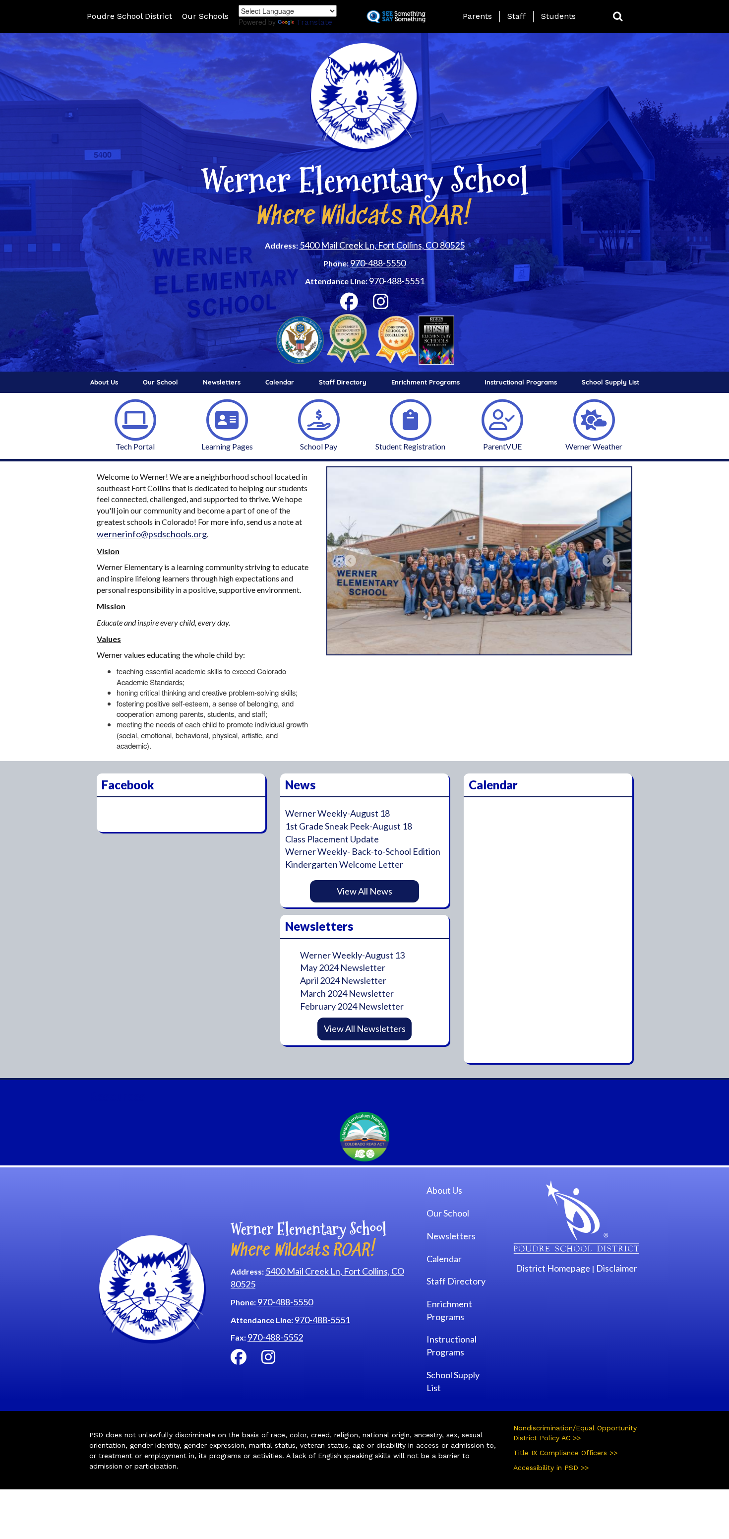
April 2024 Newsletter (343, 980)
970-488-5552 (275, 1337)
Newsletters (222, 382)
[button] (618, 16)
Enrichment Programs (425, 382)
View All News (364, 891)
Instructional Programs (521, 382)
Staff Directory (342, 382)
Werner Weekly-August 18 (337, 813)
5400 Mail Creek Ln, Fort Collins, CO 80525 (382, 245)
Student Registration (410, 446)
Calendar (279, 382)
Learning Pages (227, 446)
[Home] (576, 1216)
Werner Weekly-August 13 (352, 955)
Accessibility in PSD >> (551, 1468)
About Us (104, 382)
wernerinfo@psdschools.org (152, 533)
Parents (477, 16)
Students (558, 16)
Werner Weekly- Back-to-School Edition (362, 851)
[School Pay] (319, 419)
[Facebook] (349, 304)
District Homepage (553, 1268)
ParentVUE (502, 446)
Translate (314, 22)
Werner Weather (593, 446)
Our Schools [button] (205, 16)
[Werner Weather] (594, 419)
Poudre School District (129, 16)
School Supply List (610, 382)
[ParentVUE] (502, 419)
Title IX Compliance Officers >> (565, 1453)
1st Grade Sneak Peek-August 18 (348, 826)
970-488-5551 (397, 280)
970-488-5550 (378, 262)
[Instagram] (381, 304)
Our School (160, 382)
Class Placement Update (332, 839)
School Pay (318, 446)
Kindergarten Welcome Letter (344, 864)
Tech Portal (135, 446)
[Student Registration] (410, 419)
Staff (516, 16)
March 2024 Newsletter (347, 993)
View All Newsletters (365, 1028)
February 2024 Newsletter (352, 1006)
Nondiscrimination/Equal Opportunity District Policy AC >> (575, 1433)
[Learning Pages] (227, 419)
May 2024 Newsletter (342, 967)
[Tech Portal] (135, 419)
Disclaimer (616, 1268)
